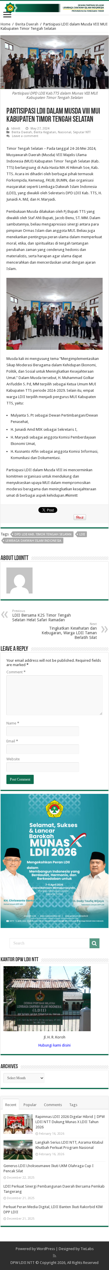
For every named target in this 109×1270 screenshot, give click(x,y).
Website (13, 759)
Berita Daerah (26, 24)
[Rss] (54, 1255)
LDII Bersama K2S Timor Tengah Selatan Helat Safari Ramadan (41, 615)
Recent (10, 1105)
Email (12, 741)
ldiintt (15, 128)
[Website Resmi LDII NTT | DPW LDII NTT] (54, 8)
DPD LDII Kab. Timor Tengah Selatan (43, 534)
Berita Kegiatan (45, 132)
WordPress (46, 1249)
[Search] (94, 943)
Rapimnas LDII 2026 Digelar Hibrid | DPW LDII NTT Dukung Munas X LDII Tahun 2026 (70, 1121)
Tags (73, 1105)
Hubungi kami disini (54, 1045)
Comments (53, 1105)
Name (12, 723)
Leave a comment (25, 136)
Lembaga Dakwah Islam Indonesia (33, 541)
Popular (30, 1105)
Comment (16, 672)
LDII (82, 534)
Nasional (64, 132)
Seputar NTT (82, 132)
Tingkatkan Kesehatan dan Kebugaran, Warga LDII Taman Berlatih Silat (69, 631)
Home (5, 24)
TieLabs (87, 1249)
